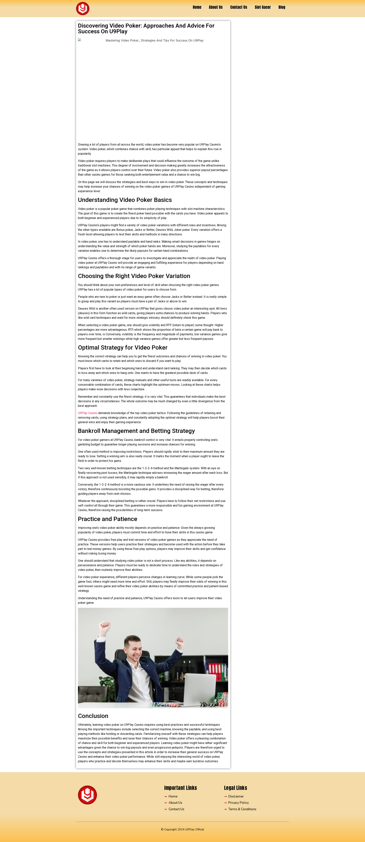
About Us (216, 7)
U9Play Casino (87, 413)
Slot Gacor (263, 7)
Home (197, 7)
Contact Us (238, 7)
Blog (282, 7)
